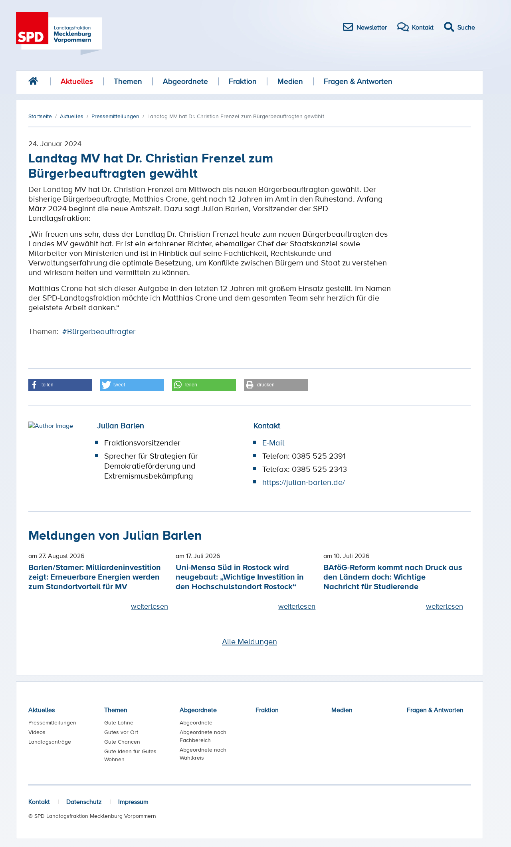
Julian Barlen (120, 425)
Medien (290, 81)
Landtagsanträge (49, 742)
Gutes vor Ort (121, 732)
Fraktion (243, 81)
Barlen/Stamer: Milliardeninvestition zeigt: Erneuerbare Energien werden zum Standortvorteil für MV (94, 577)
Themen (128, 81)
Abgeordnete (185, 81)
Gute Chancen (122, 742)
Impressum (133, 801)
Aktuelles (77, 81)
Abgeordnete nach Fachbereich (203, 736)
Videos (37, 732)
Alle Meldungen (249, 641)
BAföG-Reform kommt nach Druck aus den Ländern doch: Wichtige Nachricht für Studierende (392, 577)
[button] (60, 385)
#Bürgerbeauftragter (99, 331)
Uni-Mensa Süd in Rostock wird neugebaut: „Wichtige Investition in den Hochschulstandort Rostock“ (240, 577)
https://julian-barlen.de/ (303, 482)
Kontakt (39, 801)
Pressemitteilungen (52, 722)
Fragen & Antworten (358, 81)
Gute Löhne (118, 722)
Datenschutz (84, 801)
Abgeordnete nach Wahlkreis (203, 754)
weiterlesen (149, 606)
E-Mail (273, 442)
